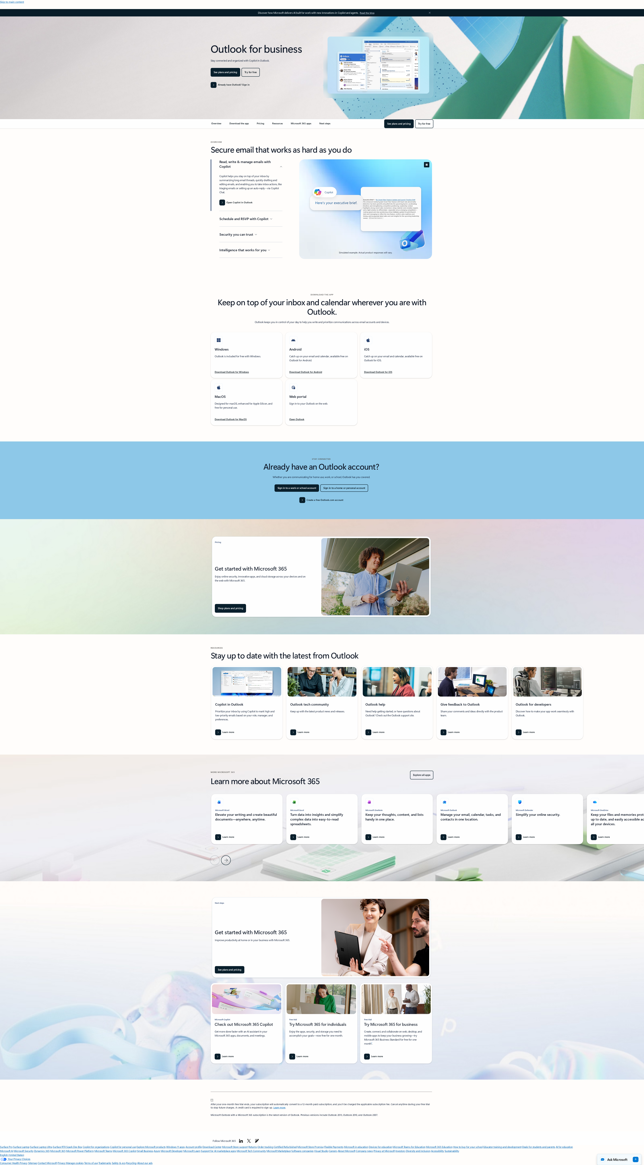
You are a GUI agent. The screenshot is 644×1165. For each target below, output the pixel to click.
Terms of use (91, 1163)
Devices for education (380, 1147)
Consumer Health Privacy (14, 1163)
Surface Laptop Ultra (41, 1147)
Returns (252, 1147)
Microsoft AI (6, 1151)
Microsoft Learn (191, 1151)
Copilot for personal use (123, 1147)
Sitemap (32, 1163)
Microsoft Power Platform (80, 1151)
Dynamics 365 (42, 1151)
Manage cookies (75, 1163)
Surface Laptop (21, 1147)
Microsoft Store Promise (310, 1147)
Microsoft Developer (172, 1151)
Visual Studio (321, 1151)
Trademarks (104, 1163)
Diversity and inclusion (418, 1151)
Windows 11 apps (175, 1147)
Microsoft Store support (235, 1147)
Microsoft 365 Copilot (124, 1151)
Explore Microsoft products (151, 1147)
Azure (157, 1151)
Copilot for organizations (96, 1147)
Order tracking (265, 1147)
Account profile (193, 1147)
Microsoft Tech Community (251, 1151)
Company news (364, 1151)
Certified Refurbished (285, 1147)
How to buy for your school (468, 1147)
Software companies (302, 1151)
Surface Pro (6, 1147)
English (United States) (12, 1155)
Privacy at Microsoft (384, 1151)
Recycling (131, 1163)
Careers (333, 1151)
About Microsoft (346, 1151)
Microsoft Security (23, 1151)
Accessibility (437, 1151)
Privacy (62, 1163)
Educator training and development (502, 1147)
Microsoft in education (356, 1147)
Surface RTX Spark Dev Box (67, 1147)
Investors (400, 1151)
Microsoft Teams (103, 1151)
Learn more (279, 1107)
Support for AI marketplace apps (218, 1151)
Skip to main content (12, 2)
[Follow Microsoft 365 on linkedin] (241, 1141)
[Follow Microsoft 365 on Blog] (257, 1141)
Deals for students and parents (538, 1147)
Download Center (212, 1147)
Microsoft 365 (57, 1151)
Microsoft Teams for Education (409, 1147)
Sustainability (452, 1151)
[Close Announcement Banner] (428, 12)
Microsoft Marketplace (278, 1151)
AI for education (564, 1147)
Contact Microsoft (47, 1163)
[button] (619, 1159)
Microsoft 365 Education (439, 1147)
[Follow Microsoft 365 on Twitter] (249, 1141)
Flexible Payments (333, 1147)
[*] (212, 1099)
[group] (247, 702)
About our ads (145, 1163)
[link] (216, 125)
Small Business (145, 1151)
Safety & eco (119, 1163)
